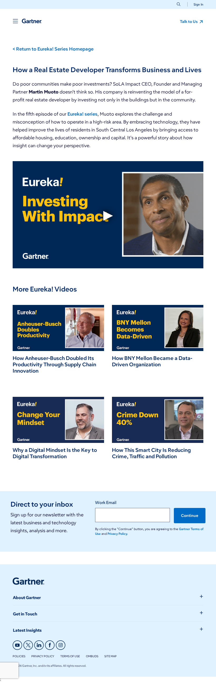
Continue (189, 515)
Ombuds (92, 656)
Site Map (110, 656)
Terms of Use (70, 656)
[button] (196, 4)
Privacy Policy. (117, 534)
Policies (19, 656)
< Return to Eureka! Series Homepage (53, 49)
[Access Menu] (15, 21)
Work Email (105, 502)
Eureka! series (82, 114)
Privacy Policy (42, 656)
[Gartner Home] (32, 21)
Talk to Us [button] (189, 21)
